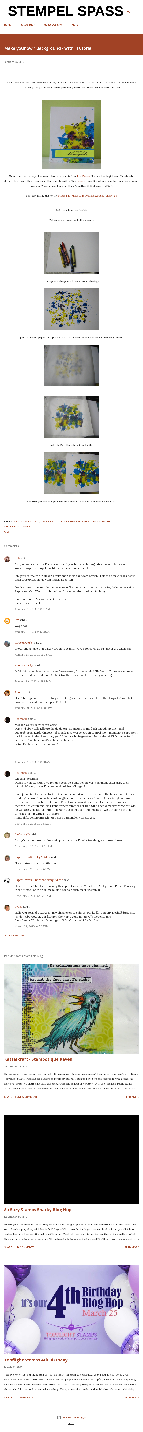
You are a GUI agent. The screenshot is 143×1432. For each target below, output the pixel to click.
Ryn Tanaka (83, 176)
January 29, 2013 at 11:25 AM (33, 681)
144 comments (24, 1247)
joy (17, 619)
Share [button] (8, 532)
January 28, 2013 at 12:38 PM (33, 654)
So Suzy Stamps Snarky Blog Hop (38, 1209)
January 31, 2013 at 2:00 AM (33, 762)
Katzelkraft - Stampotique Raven (38, 1059)
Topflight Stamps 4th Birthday (36, 1360)
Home (7, 24)
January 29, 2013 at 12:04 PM (33, 708)
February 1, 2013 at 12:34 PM (33, 846)
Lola (17, 558)
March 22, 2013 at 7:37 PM (32, 926)
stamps (81, 181)
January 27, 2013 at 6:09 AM (33, 631)
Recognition (27, 24)
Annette (20, 692)
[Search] (128, 6)
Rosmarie (21, 719)
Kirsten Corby (24, 642)
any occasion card (26, 521)
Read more (132, 1096)
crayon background (55, 521)
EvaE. (18, 906)
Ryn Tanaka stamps (17, 526)
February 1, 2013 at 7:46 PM (33, 869)
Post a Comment (15, 935)
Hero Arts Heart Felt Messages (91, 521)
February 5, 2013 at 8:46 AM (33, 896)
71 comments (24, 1397)
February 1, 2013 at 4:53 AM (33, 823)
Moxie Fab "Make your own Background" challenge (87, 195)
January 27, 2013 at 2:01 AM (32, 609)
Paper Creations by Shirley (32, 857)
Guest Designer (53, 24)
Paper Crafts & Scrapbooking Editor (39, 880)
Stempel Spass (63, 11)
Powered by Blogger (73, 1417)
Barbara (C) (22, 834)
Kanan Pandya (24, 665)
